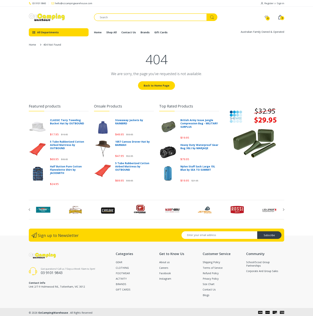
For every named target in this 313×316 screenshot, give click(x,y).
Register (269, 3)
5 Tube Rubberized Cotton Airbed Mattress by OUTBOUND (67, 145)
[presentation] (29, 209)
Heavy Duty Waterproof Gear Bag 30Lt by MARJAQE (199, 146)
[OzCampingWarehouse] (59, 17)
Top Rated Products (176, 106)
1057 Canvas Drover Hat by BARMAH (132, 143)
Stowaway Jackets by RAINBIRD (129, 122)
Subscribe (269, 235)
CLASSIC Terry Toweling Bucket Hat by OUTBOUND (67, 122)
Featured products (45, 106)
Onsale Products (108, 106)
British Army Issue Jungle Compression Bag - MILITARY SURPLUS (199, 123)
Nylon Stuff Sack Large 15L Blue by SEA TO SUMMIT (197, 168)
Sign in (280, 3)
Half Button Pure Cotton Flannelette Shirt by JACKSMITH (66, 170)
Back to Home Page (156, 85)
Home (32, 44)
